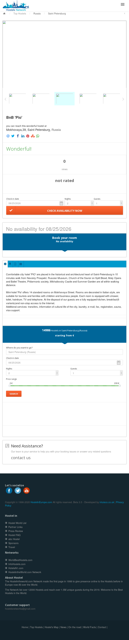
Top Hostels (19, 13)
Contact (102, 627)
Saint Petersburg (57, 13)
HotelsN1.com (15, 568)
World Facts (89, 627)
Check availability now (64, 211)
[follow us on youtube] (26, 490)
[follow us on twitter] (18, 490)
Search (14, 393)
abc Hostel (14, 539)
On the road (74, 627)
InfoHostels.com (17, 564)
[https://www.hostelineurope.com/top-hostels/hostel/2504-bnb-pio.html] (17, 5)
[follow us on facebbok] (9, 490)
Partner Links (15, 527)
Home (25, 627)
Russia (37, 13)
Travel (11, 547)
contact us (21, 457)
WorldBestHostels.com (20, 560)
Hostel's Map (51, 627)
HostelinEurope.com (41, 502)
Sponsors (13, 543)
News (63, 627)
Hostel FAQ (14, 535)
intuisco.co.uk (107, 502)
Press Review (15, 531)
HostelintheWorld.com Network (24, 572)
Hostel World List (17, 523)
